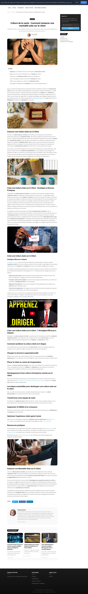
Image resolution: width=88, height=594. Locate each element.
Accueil (9, 7)
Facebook (23, 501)
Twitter (16, 501)
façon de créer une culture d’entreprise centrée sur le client (30, 380)
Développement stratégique (40, 7)
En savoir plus (69, 2)
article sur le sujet (46, 421)
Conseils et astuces (29, 7)
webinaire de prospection (24, 435)
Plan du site (53, 592)
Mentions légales (40, 592)
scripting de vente (11, 432)
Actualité (14, 7)
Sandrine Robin (22, 510)
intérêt (33, 270)
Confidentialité (47, 592)
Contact (51, 576)
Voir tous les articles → (22, 521)
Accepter (84, 2)
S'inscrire (70, 28)
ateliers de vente (49, 428)
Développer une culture (12, 262)
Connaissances (21, 7)
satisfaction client (38, 98)
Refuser (77, 2)
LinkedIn (30, 501)
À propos (34, 592)
